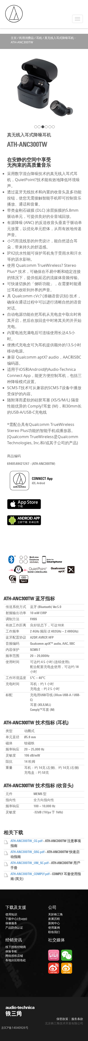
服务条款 (77, 1019)
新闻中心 (54, 923)
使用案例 (54, 927)
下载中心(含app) (16, 919)
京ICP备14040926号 (14, 1028)
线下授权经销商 (15, 947)
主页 (14, 38)
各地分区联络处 (15, 960)
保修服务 (11, 923)
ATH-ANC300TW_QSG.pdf (27, 852)
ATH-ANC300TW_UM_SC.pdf (30, 863)
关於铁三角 (55, 914)
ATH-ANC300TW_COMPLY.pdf (30, 874)
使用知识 (11, 914)
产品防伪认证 (14, 927)
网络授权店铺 (14, 956)
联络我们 (54, 932)
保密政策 (62, 1019)
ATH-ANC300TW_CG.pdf (27, 841)
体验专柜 (11, 951)
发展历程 (54, 919)
